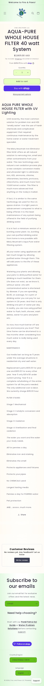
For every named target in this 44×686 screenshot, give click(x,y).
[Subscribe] (36, 604)
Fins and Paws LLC (18, 680)
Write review (22, 560)
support (22, 632)
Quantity (21, 68)
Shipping (18, 59)
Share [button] (23, 514)
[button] (5, 13)
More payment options (22, 94)
